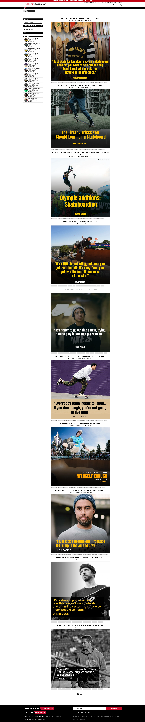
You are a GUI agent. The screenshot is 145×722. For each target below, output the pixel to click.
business (63, 82)
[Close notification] (120, 1)
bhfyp (59, 82)
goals (96, 82)
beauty (56, 149)
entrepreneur (73, 82)
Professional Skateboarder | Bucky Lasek (34, 53)
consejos (81, 149)
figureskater (89, 218)
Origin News (31, 11)
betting (67, 149)
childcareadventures (77, 554)
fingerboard (94, 149)
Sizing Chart (97, 2)
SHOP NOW (89, 0)
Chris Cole (94, 554)
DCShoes (100, 554)
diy (85, 149)
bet (64, 149)
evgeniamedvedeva (81, 218)
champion (73, 218)
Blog (103, 2)
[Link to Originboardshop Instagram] (81, 712)
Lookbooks (58, 716)
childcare (68, 554)
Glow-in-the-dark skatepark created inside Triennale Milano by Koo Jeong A (34, 88)
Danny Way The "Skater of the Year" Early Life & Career (34, 83)
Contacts (31, 716)
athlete (55, 218)
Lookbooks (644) (30, 29)
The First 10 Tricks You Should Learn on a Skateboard (34, 43)
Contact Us (91, 2)
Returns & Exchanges (39, 716)
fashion (88, 149)
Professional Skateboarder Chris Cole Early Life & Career (34, 78)
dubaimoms (105, 554)
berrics (55, 82)
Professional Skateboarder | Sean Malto (34, 58)
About (26, 716)
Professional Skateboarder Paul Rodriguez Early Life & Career (34, 63)
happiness (101, 82)
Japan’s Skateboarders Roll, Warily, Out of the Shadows (34, 93)
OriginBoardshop (28, 719)
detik (67, 82)
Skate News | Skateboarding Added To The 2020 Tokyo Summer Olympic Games (34, 48)
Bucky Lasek (64, 285)
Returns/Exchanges (109, 2)
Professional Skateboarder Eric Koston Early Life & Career (34, 73)
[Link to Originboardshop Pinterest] (88, 712)
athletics (60, 218)
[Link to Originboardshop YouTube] (85, 712)
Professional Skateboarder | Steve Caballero (34, 38)
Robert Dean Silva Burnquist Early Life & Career (34, 68)
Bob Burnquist (65, 487)
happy (105, 82)
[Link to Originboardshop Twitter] (78, 712)
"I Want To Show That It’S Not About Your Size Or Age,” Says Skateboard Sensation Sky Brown (34, 98)
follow (92, 82)
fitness (87, 82)
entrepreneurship (81, 82)
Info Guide (48, 716)
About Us (86, 2)
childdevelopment (87, 554)
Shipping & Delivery (118, 2)
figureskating (96, 218)
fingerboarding (101, 149)
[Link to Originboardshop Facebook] (74, 712)
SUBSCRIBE (113, 708)
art (51, 82)
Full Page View (37, 19)
